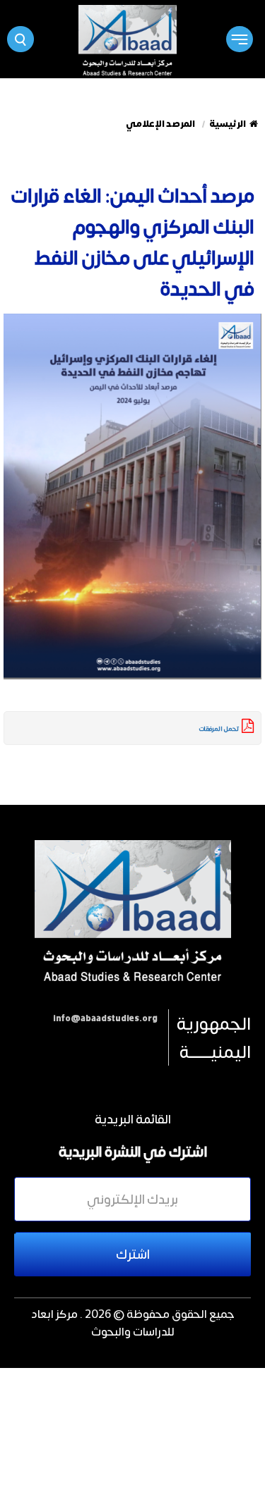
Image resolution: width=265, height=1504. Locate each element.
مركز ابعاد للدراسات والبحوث (103, 1322)
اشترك (133, 1254)
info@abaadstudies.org (105, 1018)
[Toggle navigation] (239, 39)
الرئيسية (227, 124)
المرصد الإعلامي (160, 124)
